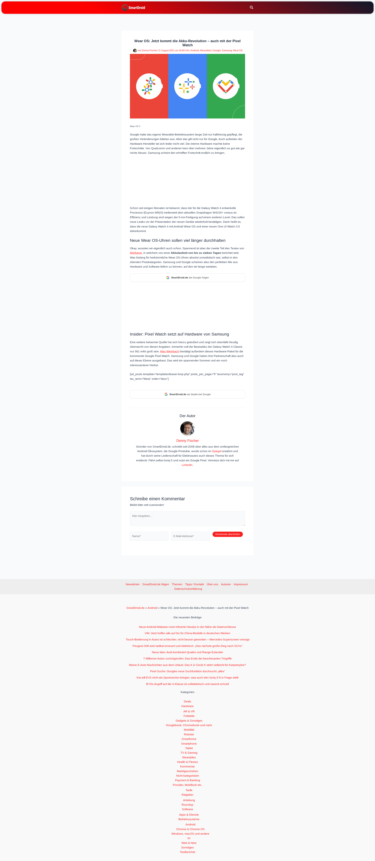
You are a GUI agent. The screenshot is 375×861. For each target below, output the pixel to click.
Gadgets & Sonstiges (189, 720)
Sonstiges (187, 847)
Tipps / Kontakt (194, 584)
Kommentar (187, 766)
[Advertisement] (187, 180)
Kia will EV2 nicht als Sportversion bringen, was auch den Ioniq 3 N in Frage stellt (187, 677)
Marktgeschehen (187, 771)
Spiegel (216, 451)
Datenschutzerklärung (188, 588)
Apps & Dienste (189, 814)
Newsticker (133, 584)
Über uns (212, 584)
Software (187, 809)
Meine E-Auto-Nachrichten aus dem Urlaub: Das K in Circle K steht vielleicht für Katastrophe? (187, 665)
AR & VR (189, 711)
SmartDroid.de (135, 607)
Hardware (187, 706)
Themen (177, 584)
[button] (252, 8)
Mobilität (189, 729)
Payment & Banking (187, 780)
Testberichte (187, 852)
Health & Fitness (187, 761)
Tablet (189, 748)
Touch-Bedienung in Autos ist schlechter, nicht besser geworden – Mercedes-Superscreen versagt (187, 639)
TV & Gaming (188, 752)
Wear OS (238, 50)
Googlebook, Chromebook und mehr (189, 725)
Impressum (241, 584)
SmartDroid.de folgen (155, 584)
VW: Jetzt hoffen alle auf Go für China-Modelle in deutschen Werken (187, 633)
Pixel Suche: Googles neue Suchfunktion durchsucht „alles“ (187, 671)
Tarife (189, 790)
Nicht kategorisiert (187, 775)
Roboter (189, 734)
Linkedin (187, 464)
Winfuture (136, 252)
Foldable (189, 715)
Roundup (187, 804)
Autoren (226, 584)
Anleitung (189, 800)
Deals (187, 701)
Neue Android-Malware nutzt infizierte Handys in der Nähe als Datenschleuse (187, 626)
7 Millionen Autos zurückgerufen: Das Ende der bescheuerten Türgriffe (187, 658)
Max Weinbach (169, 351)
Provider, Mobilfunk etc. (187, 784)
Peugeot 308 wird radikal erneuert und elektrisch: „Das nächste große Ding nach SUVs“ (187, 645)
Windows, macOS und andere (190, 833)
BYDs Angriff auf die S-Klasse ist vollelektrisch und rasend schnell (187, 684)
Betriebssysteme (189, 819)
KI (189, 838)
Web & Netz (189, 842)
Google (217, 50)
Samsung (227, 50)
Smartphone (189, 743)
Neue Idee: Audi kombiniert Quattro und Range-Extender (187, 652)
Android (195, 50)
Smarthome (189, 738)
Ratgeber (187, 794)
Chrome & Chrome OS (190, 829)
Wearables (205, 50)
